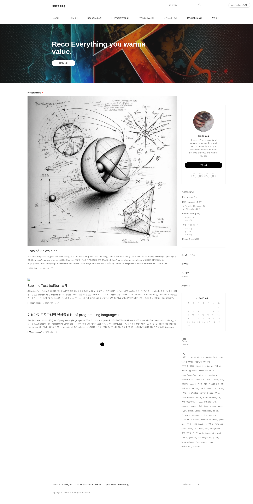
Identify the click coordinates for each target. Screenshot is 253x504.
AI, (220, 366)
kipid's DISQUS (189, 475)
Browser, (191, 397)
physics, (200, 357)
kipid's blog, (193, 393)
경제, (222, 384)
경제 (188, 234)
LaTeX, (198, 411)
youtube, (193, 437)
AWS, (217, 424)
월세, (200, 406)
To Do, (216, 411)
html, (188, 388)
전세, (216, 366)
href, (207, 428)
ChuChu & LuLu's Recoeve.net (89, 484)
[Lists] (55, 18)
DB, (219, 397)
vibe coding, (197, 415)
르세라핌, (215, 379)
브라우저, (206, 362)
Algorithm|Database (195, 206)
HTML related (193, 209)
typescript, (193, 370)
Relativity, (186, 406)
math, (201, 428)
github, (191, 411)
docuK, (185, 370)
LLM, (195, 424)
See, (184, 424)
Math (188, 220)
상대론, (211, 370)
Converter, (186, 415)
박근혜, (184, 411)
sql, (199, 437)
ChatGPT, (190, 402)
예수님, (206, 406)
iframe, (210, 366)
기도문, (208, 379)
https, (184, 428)
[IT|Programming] (120, 18)
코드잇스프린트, (192, 433)
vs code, (204, 420)
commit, (193, 384)
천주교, (200, 384)
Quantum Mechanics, (191, 420)
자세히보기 (63, 63)
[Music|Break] (194, 18)
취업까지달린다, (212, 388)
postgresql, (215, 428)
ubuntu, (221, 406)
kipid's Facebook (190, 470)
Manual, (185, 379)
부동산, (190, 428)
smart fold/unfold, (189, 375)
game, (221, 420)
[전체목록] (73, 18)
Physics (190, 217)
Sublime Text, (211, 357)
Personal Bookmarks (192, 480)
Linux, (201, 370)
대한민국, (198, 362)
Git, (221, 424)
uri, (206, 370)
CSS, (196, 428)
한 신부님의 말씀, (210, 402)
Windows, (213, 420)
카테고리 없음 (32, 268)
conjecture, (207, 437)
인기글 (192, 255)
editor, (199, 397)
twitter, (201, 375)
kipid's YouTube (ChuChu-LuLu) (189, 444)
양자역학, (185, 384)
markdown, (213, 375)
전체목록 (188, 192)
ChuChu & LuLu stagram (62, 484)
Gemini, (210, 393)
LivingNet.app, (188, 362)
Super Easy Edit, (210, 397)
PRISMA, (195, 388)
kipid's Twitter (189, 466)
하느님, (202, 388)
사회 (188, 229)
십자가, (184, 357)
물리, (183, 388)
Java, (184, 397)
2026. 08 (203, 298)
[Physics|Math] (146, 18)
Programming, (210, 415)
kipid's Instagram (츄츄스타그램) (191, 458)
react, (211, 442)
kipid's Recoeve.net (191, 452)
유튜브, (184, 393)
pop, (222, 379)
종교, (183, 433)
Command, (199, 379)
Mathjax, (213, 406)
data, (191, 379)
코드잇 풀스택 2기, (188, 366)
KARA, (217, 393)
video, (221, 357)
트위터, (189, 424)
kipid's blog (58, 5)
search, (185, 437)
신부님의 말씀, (214, 384)
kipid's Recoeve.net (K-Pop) (117, 484)
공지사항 (185, 276)
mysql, (218, 433)
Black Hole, (201, 366)
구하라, (211, 424)
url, (206, 375)
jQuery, (216, 437)
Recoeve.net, (202, 442)
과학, (183, 402)
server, (203, 393)
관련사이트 (187, 484)
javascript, (209, 433)
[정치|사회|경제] (170, 18)
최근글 (184, 255)
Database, (202, 424)
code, (201, 433)
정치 (188, 232)
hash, (221, 388)
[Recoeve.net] (94, 18)
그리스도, (199, 402)
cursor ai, (192, 357)
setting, (194, 406)
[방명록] (215, 18)
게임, (206, 384)
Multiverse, (207, 411)
